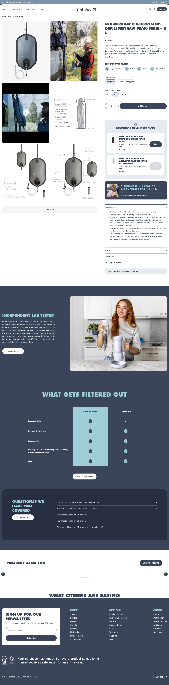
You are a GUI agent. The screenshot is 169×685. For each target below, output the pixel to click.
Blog (111, 639)
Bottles (73, 618)
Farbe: (110, 77)
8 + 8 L (125, 95)
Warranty (113, 632)
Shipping (113, 636)
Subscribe (31, 638)
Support (154, 2)
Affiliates (157, 625)
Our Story (157, 632)
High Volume (76, 632)
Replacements (76, 636)
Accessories (75, 639)
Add (155, 144)
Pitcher (73, 628)
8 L (115, 95)
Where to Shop (160, 621)
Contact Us (158, 614)
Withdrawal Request (118, 618)
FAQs (111, 628)
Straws (73, 614)
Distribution (158, 618)
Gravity (73, 625)
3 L (108, 95)
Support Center (116, 625)
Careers (157, 628)
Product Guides (116, 614)
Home (4, 16)
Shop (9, 16)
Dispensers (75, 621)
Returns (113, 621)
